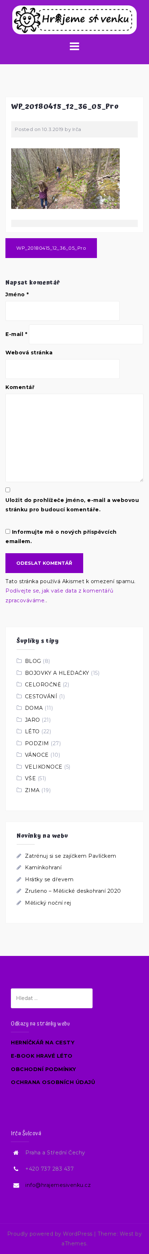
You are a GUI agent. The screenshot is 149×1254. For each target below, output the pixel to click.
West (127, 1234)
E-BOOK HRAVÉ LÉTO (42, 1056)
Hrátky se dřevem (49, 879)
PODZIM (37, 743)
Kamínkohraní (43, 867)
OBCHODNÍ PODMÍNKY (43, 1069)
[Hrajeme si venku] (74, 19)
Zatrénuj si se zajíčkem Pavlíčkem (70, 856)
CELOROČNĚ (43, 684)
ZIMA (32, 790)
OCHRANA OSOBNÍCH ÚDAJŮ (53, 1082)
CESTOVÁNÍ (41, 696)
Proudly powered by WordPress (50, 1234)
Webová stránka (28, 352)
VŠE (30, 778)
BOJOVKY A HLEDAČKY (57, 673)
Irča (76, 129)
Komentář (19, 387)
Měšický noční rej (48, 903)
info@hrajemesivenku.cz (58, 1185)
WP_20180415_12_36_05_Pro (51, 248)
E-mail (16, 334)
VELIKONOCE (44, 767)
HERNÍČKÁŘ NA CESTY (42, 1042)
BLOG (33, 661)
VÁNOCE (37, 755)
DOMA (34, 708)
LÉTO (32, 731)
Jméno (17, 294)
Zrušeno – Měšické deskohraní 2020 (73, 891)
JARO (32, 720)
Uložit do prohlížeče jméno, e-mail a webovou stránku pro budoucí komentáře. (72, 505)
